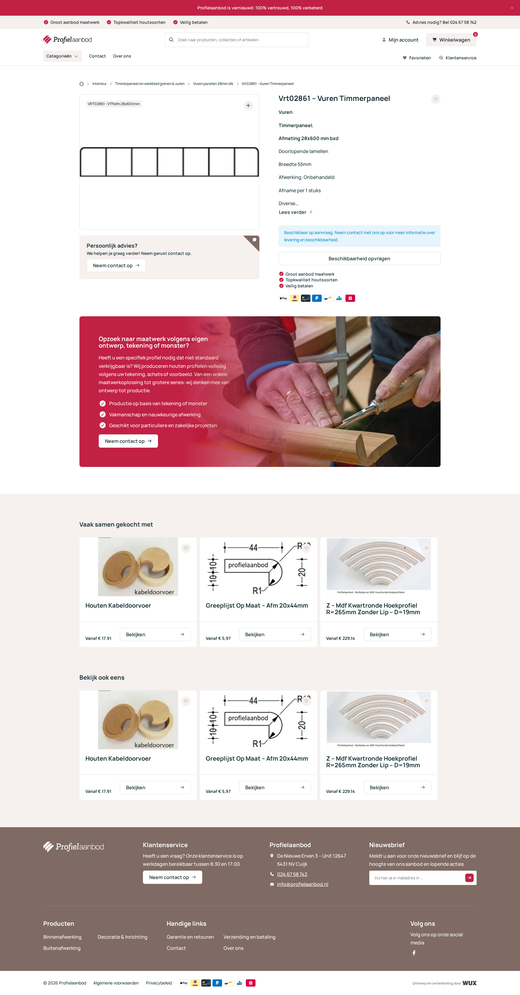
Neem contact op (113, 265)
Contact (97, 56)
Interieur (99, 83)
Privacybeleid (159, 983)
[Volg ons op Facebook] (414, 952)
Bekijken (135, 634)
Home (81, 84)
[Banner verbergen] (512, 8)
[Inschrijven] (469, 878)
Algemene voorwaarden (116, 983)
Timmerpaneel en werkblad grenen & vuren (149, 83)
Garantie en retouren (190, 937)
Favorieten (420, 58)
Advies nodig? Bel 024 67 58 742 (444, 22)
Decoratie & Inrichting (122, 937)
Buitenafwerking (62, 948)
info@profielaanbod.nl (302, 884)
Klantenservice (461, 58)
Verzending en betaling (250, 937)
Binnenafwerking (62, 937)
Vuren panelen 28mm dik (213, 83)
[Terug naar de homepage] (67, 40)
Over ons (122, 56)
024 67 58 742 (292, 874)
